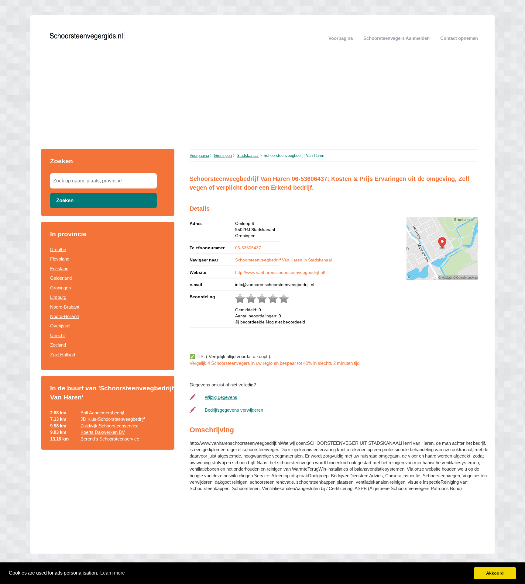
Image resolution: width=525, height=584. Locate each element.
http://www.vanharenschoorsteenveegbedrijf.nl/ (280, 272)
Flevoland (59, 258)
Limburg (58, 297)
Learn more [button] (112, 572)
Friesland (59, 268)
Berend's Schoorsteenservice (110, 438)
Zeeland (58, 344)
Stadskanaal (248, 155)
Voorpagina (340, 38)
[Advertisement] (262, 103)
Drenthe (58, 249)
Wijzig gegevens (221, 397)
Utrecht (57, 335)
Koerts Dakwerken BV (103, 432)
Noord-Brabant (64, 306)
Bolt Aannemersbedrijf (102, 412)
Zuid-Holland (62, 354)
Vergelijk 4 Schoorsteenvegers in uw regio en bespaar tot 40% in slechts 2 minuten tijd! (275, 363)
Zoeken (65, 200)
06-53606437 (248, 247)
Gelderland (61, 278)
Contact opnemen (459, 38)
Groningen (60, 287)
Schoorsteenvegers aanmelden (396, 38)
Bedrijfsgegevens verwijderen (234, 410)
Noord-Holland (64, 316)
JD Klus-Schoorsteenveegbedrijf (113, 419)
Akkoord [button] (495, 573)
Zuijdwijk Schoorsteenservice (110, 425)
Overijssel (60, 325)
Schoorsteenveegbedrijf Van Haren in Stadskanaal (283, 259)
